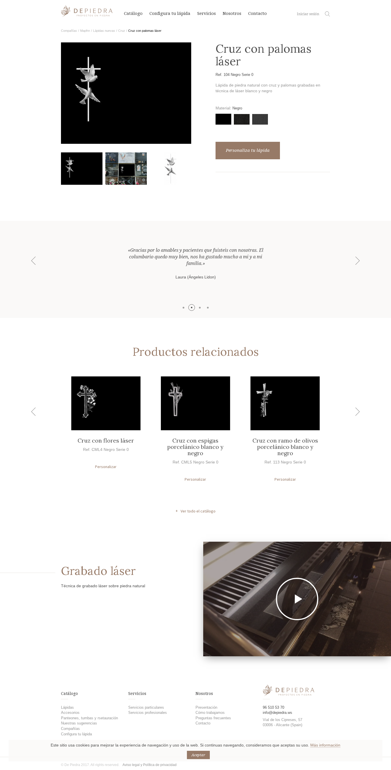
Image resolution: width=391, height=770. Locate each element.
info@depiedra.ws (277, 712)
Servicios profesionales (147, 712)
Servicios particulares (146, 707)
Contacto (257, 13)
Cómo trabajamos (210, 712)
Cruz (121, 30)
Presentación (206, 707)
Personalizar (105, 466)
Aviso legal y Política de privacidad (150, 765)
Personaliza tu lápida (248, 150)
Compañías (69, 30)
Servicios (206, 13)
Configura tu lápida (169, 13)
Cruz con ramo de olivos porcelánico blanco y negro (285, 447)
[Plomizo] (260, 119)
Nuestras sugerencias (79, 723)
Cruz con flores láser (106, 440)
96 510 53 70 (273, 707)
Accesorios (70, 712)
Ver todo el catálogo (198, 511)
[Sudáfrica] (242, 119)
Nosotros (232, 13)
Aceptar (198, 755)
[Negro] (223, 119)
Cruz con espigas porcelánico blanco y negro (195, 447)
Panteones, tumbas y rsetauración (89, 718)
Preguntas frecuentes (213, 718)
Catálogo (133, 13)
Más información (325, 745)
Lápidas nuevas (104, 30)
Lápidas (67, 707)
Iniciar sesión (308, 14)
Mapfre (85, 30)
